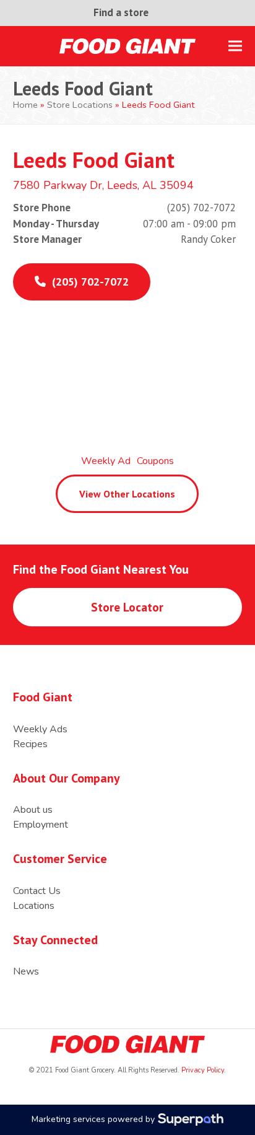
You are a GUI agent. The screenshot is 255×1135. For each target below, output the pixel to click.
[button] (235, 46)
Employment (40, 824)
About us (33, 810)
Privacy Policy (201, 1070)
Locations (33, 906)
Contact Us (37, 891)
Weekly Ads (40, 729)
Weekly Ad (106, 461)
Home (25, 105)
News (26, 971)
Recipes (30, 744)
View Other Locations (127, 494)
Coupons (155, 461)
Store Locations (80, 105)
